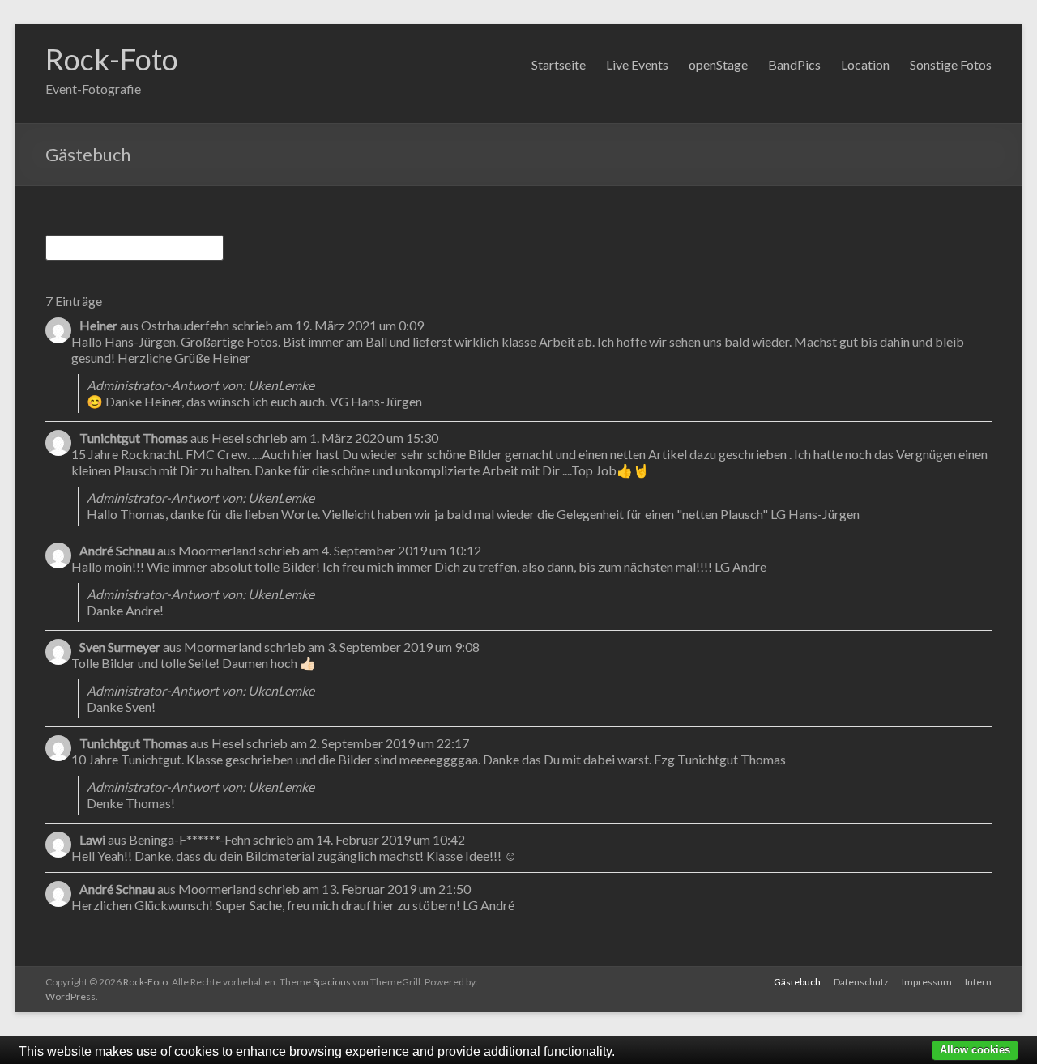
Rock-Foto (111, 59)
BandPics (794, 64)
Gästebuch (797, 982)
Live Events (637, 64)
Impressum (927, 982)
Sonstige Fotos (951, 64)
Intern (978, 982)
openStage (718, 64)
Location (865, 64)
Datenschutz (861, 982)
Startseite (558, 64)
